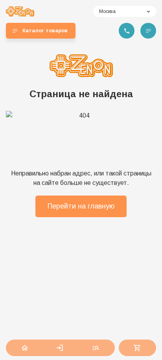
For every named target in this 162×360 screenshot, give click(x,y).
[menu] (148, 31)
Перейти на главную (81, 206)
